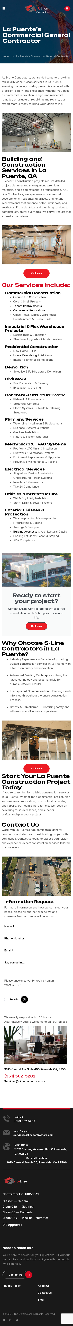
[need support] (6, 1132)
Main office (21, 1144)
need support (21, 1131)
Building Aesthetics (25, 531)
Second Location (36, 1158)
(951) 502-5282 (19, 1076)
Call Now (36, 626)
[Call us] (7, 1119)
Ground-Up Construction (29, 297)
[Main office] (7, 1147)
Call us (18, 1116)
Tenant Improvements (27, 306)
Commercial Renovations (29, 310)
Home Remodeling (25, 355)
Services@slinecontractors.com (24, 1081)
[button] (67, 8)
